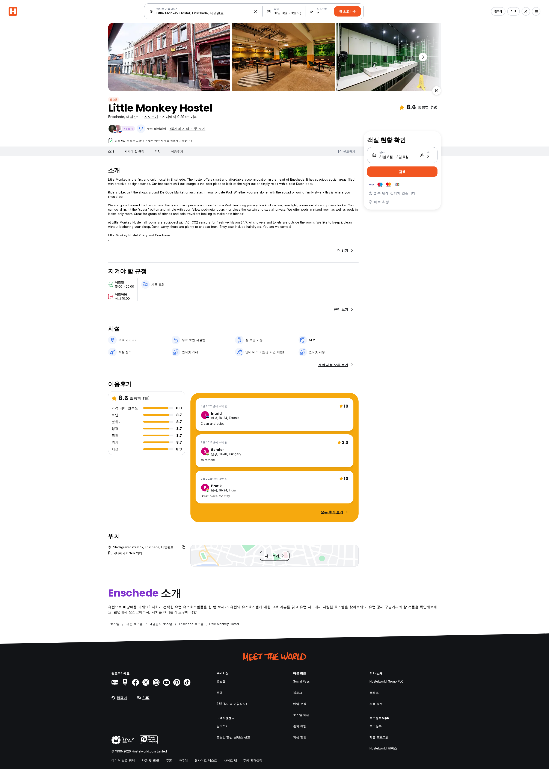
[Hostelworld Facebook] (135, 682)
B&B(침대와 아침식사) (232, 704)
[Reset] (255, 11)
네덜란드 (133, 117)
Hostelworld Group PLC (386, 681)
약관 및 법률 (150, 760)
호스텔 (114, 99)
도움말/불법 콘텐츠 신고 (233, 737)
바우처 (183, 760)
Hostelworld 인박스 (383, 748)
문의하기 (223, 726)
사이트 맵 (230, 760)
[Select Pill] (526, 11)
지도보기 (151, 117)
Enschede (116, 117)
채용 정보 (376, 704)
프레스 (374, 692)
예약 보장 (299, 704)
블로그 (297, 692)
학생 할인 (299, 737)
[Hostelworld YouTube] (166, 682)
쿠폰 (169, 760)
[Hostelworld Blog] (115, 682)
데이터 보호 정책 (123, 760)
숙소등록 (376, 726)
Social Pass (301, 681)
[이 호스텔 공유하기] (436, 90)
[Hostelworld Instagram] (156, 682)
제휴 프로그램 (379, 737)
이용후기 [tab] (177, 151)
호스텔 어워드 (302, 715)
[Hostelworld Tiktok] (187, 682)
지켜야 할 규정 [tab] (134, 151)
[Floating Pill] (423, 57)
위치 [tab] (158, 151)
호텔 (220, 692)
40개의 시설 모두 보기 (187, 129)
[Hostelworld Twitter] (145, 682)
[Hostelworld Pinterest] (176, 682)
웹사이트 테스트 (206, 760)
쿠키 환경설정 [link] (252, 760)
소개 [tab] (111, 151)
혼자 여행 (299, 726)
